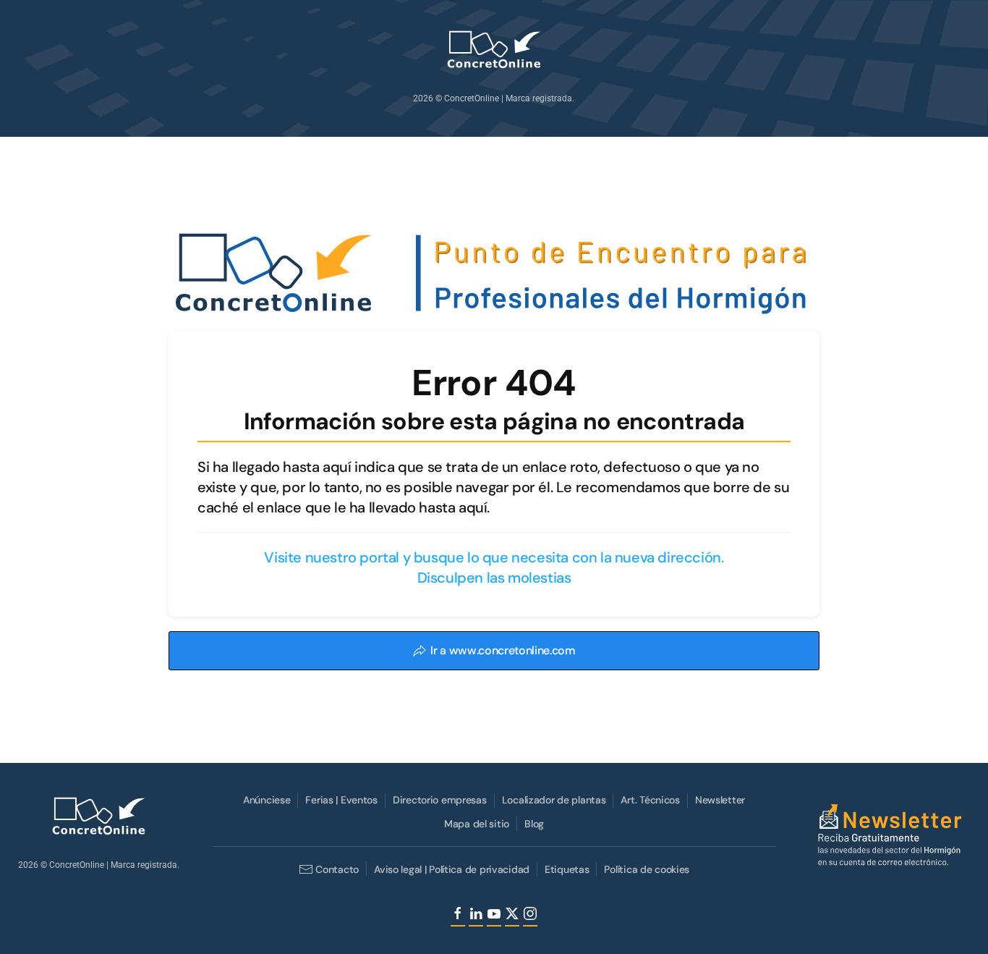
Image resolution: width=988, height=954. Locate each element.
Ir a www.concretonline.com (503, 650)
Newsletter (720, 799)
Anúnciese (266, 799)
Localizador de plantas (554, 799)
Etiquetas (567, 869)
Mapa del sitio (476, 823)
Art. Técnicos (650, 799)
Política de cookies (646, 869)
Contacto (337, 869)
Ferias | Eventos (341, 799)
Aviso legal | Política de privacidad (451, 869)
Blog (534, 823)
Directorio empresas (440, 799)
